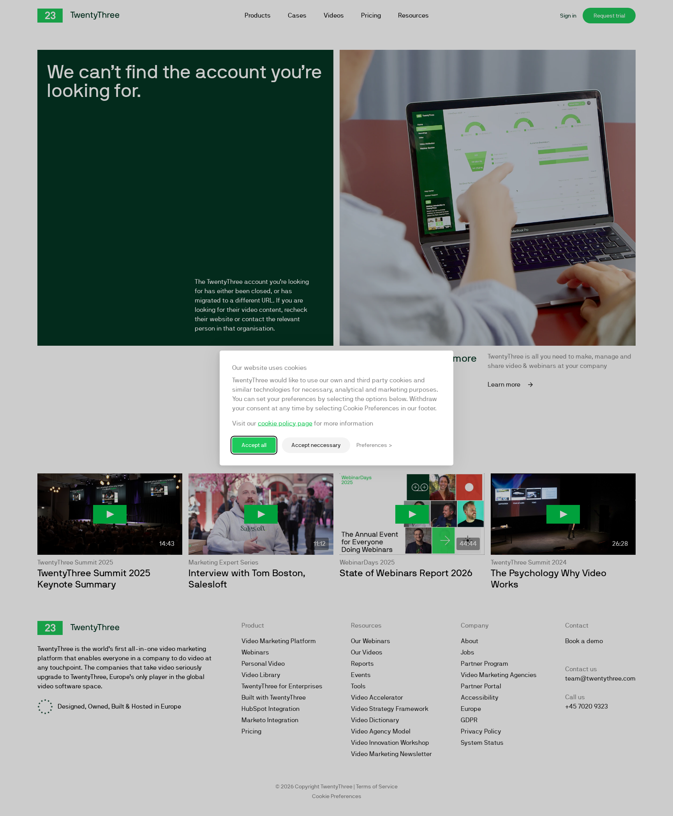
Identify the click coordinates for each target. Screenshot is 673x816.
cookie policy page (285, 423)
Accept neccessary (316, 445)
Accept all (253, 445)
